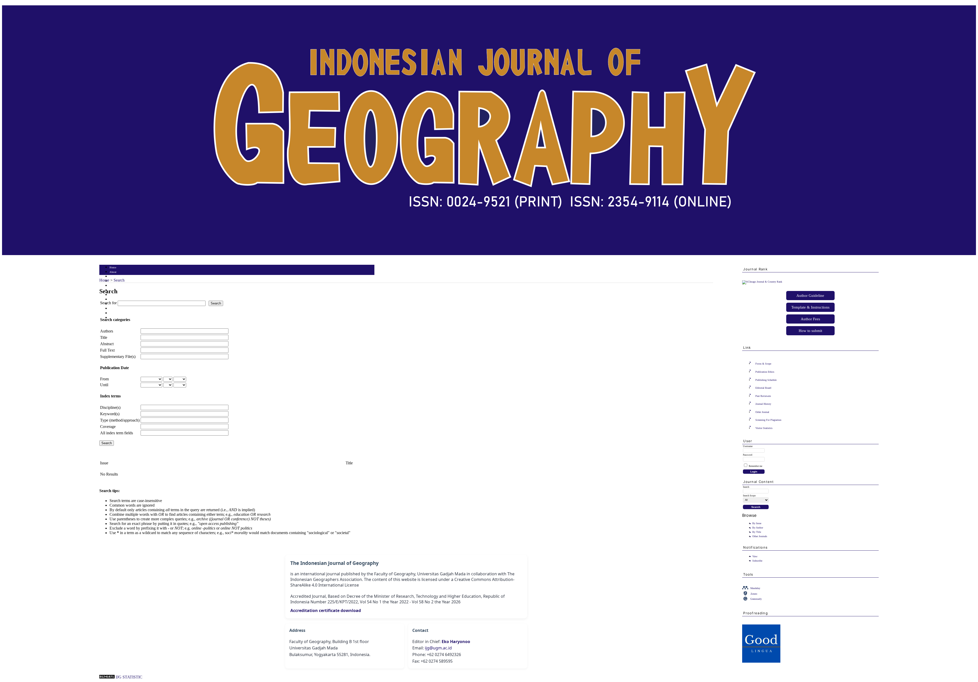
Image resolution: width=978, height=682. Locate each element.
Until (104, 385)
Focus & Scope (763, 363)
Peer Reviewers (763, 396)
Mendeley (755, 588)
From (104, 379)
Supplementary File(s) (117, 356)
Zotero (754, 593)
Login (113, 276)
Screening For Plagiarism (768, 420)
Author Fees (810, 319)
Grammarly (756, 598)
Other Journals (759, 536)
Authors (106, 331)
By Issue (756, 523)
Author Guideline (810, 296)
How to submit (810, 331)
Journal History (763, 403)
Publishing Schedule (766, 380)
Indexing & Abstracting (123, 313)
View (754, 556)
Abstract (107, 344)
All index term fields (116, 433)
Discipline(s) (110, 407)
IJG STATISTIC (129, 677)
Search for (108, 303)
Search (113, 285)
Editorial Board (763, 387)
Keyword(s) (109, 414)
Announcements (119, 299)
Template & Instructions (810, 307)
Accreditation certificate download (325, 610)
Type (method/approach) (120, 420)
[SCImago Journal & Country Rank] (762, 281)
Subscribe (757, 560)
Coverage (108, 426)
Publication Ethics (764, 371)
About (113, 272)
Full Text (107, 350)
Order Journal (762, 412)
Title (103, 337)
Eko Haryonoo (456, 641)
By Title (756, 532)
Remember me (755, 466)
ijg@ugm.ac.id (438, 648)
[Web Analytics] (107, 677)
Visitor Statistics (763, 428)
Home (113, 267)
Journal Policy (118, 308)
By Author (757, 527)
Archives (114, 295)
